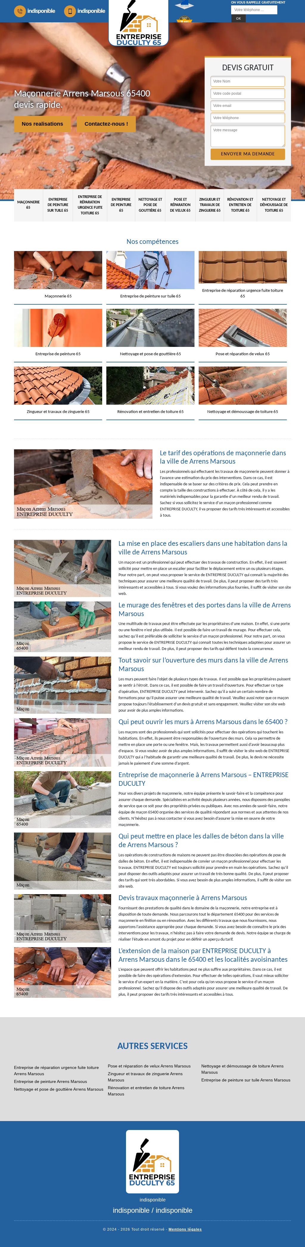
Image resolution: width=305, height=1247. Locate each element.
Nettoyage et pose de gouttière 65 (150, 205)
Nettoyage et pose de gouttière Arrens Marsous (58, 1089)
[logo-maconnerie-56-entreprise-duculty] (152, 1161)
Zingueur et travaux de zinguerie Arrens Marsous (145, 1076)
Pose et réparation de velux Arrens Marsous (149, 1066)
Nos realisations (42, 124)
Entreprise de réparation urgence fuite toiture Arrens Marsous (56, 1070)
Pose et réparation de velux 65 (180, 205)
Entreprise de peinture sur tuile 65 (57, 205)
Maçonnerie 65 (28, 205)
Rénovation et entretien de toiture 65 (240, 205)
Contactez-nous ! (106, 124)
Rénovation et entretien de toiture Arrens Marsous (146, 1090)
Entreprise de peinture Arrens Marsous (50, 1081)
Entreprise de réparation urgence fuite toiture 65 (90, 205)
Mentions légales (185, 1229)
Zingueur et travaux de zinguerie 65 (210, 205)
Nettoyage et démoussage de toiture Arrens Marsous (242, 1069)
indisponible (41, 11)
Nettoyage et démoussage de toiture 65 (274, 205)
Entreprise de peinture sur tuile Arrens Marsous (245, 1080)
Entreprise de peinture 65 (121, 205)
